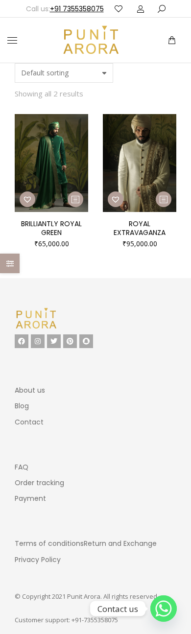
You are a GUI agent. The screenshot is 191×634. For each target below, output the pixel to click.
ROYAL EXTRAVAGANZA (140, 228)
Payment (30, 498)
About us (30, 390)
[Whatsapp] (163, 608)
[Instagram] (38, 341)
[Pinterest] (70, 341)
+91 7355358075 (77, 9)
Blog (22, 406)
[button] (146, 8)
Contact (29, 422)
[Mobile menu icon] (12, 40)
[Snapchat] (86, 341)
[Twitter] (54, 341)
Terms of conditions (49, 543)
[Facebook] (21, 341)
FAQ (21, 467)
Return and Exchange (120, 543)
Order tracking (39, 483)
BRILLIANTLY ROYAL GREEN (51, 228)
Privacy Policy (38, 559)
